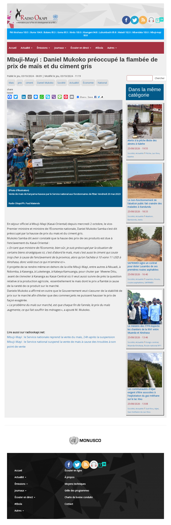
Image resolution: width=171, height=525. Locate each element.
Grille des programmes (77, 490)
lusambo (149, 279)
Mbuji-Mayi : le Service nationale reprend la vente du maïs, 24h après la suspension (61, 337)
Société (61, 82)
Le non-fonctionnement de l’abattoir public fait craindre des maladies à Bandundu (145, 203)
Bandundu (132, 219)
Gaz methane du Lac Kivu (139, 412)
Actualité (26, 47)
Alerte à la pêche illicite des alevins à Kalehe (142, 142)
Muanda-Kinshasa (135, 345)
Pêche (148, 153)
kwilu (140, 219)
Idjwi (156, 408)
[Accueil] (38, 16)
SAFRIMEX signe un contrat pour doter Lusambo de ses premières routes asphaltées (143, 266)
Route (157, 279)
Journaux (59, 47)
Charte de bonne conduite (79, 497)
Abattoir (149, 216)
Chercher (159, 78)
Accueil (12, 47)
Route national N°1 (152, 345)
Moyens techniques (75, 483)
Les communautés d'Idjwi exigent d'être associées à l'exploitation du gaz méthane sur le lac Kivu (143, 394)
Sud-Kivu (149, 408)
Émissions (42, 47)
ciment (29, 82)
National (102, 82)
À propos (69, 477)
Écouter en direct (80, 47)
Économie (88, 82)
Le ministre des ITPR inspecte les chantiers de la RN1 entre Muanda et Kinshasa (144, 329)
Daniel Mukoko (45, 82)
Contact (69, 503)
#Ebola (99, 47)
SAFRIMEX (149, 282)
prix (20, 82)
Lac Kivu (155, 153)
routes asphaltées (136, 282)
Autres (111, 47)
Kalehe (131, 156)
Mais (11, 82)
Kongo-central (151, 342)
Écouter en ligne (73, 470)
